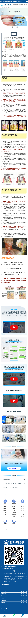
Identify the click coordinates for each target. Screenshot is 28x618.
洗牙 (14, 508)
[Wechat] (14, 615)
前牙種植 (5, 506)
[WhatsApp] (23, 615)
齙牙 (22, 512)
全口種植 (5, 514)
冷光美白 (14, 506)
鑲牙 (5, 531)
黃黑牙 (14, 510)
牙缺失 (5, 529)
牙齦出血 (14, 531)
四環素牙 (14, 512)
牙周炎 (19, 27)
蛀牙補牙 (14, 527)
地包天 (22, 514)
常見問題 (14, 514)
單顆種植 (5, 510)
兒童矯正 (22, 508)
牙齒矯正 (22, 506)
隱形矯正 (22, 510)
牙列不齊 (22, 516)
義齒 (5, 535)
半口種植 (5, 512)
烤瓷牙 (5, 533)
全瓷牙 (5, 527)
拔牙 (14, 533)
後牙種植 (5, 508)
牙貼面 (14, 516)
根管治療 (14, 537)
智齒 (14, 529)
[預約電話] (4, 615)
